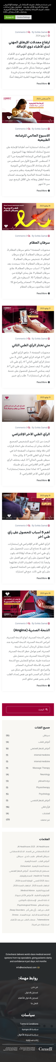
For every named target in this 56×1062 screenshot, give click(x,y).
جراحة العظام (44, 781)
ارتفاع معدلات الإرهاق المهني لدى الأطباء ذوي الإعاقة (29, 44)
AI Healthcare (43, 846)
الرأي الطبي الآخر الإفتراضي (31, 434)
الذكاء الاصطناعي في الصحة (37, 851)
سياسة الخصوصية (30, 1029)
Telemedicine (43, 920)
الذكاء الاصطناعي (17, 851)
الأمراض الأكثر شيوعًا (24, 895)
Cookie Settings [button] (23, 17)
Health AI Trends (41, 876)
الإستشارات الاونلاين (27, 900)
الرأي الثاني (45, 807)
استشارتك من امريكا (40, 924)
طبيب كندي (30, 856)
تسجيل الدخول (31, 992)
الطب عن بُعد (43, 910)
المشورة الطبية (42, 890)
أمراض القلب (44, 742)
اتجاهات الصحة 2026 (22, 885)
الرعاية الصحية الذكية (40, 915)
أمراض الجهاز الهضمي (40, 748)
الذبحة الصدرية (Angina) (32, 630)
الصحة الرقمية (31, 861)
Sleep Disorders (17, 910)
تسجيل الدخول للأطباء (28, 998)
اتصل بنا (34, 1003)
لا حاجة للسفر (43, 900)
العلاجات (46, 813)
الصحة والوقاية (26, 876)
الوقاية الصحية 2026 (23, 881)
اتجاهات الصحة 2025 (40, 885)
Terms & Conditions (29, 1024)
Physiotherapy (43, 787)
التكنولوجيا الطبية (42, 895)
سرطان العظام (39, 242)
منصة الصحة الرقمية (40, 866)
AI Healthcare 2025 (26, 846)
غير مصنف (45, 820)
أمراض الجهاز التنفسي (40, 800)
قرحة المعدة (25, 915)
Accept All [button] (10, 17)
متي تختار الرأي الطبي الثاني (31, 345)
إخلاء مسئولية (32, 1040)
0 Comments (21, 32)
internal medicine (42, 755)
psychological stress (27, 905)
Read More (42, 83)
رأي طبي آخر (31, 910)
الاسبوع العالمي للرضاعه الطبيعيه (32, 138)
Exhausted (26, 866)
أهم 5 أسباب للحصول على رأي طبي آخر (29, 534)
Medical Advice (28, 890)
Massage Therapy (41, 768)
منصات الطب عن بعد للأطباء (23, 920)
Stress (15, 915)
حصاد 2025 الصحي (41, 881)
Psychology (44, 794)
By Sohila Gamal (39, 32)
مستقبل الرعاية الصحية (39, 871)
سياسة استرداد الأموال (28, 1035)
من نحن (34, 987)
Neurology (45, 774)
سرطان (46, 735)
